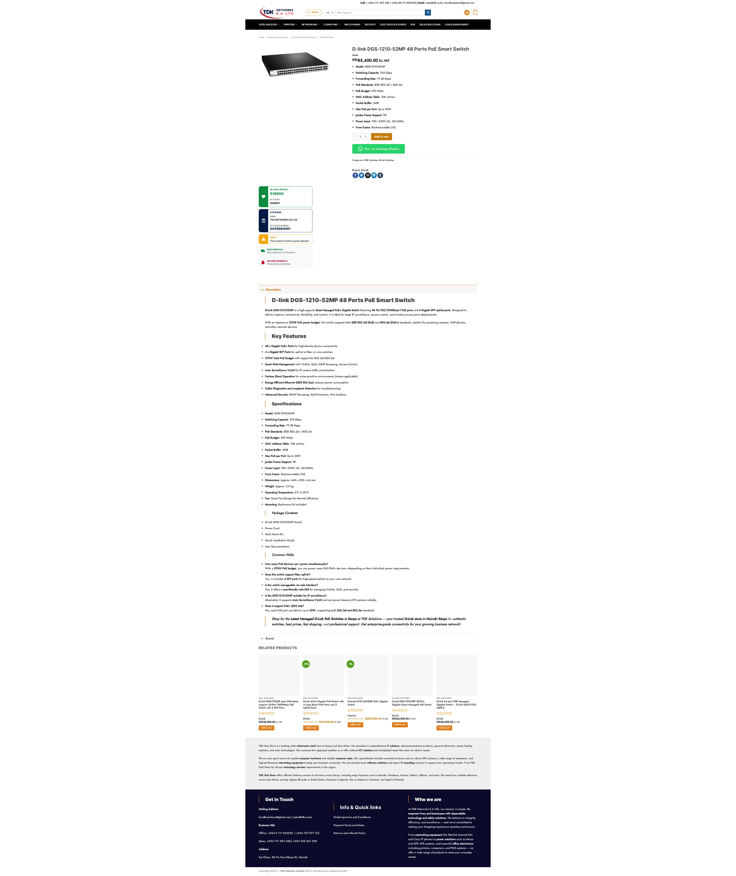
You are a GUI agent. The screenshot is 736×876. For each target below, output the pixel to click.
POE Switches (371, 160)
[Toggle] (262, 289)
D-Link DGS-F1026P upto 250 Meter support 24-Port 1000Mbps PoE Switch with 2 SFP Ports (279, 705)
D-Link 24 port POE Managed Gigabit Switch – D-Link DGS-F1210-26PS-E (456, 705)
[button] (313, 12)
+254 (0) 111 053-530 (404, 3)
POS (413, 24)
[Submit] (428, 13)
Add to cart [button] (266, 727)
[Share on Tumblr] (380, 175)
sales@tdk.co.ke (434, 3)
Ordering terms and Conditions (353, 817)
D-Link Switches (326, 37)
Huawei (352, 715)
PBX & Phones (352, 24)
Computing (331, 24)
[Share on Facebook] (355, 175)
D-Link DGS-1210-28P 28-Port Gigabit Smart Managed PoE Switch (412, 703)
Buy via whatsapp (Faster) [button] (382, 149)
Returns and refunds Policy (350, 833)
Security (370, 24)
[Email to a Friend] (368, 175)
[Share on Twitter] (361, 175)
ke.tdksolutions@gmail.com (459, 3)
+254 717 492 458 (378, 3)
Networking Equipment (278, 37)
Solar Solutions (430, 24)
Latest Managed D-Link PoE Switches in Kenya (323, 618)
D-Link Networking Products (304, 37)
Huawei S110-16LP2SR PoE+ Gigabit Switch (368, 703)
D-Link (365, 170)
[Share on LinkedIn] (374, 175)
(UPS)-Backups (268, 24)
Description (273, 289)
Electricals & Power (393, 24)
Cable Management (457, 24)
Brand (270, 638)
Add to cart (382, 136)
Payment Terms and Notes (349, 825)
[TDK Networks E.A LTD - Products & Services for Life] (278, 12)
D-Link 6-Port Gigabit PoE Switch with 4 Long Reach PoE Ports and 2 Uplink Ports (323, 705)
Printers (289, 24)
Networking (309, 24)
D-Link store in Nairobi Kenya (425, 618)
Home (261, 37)
